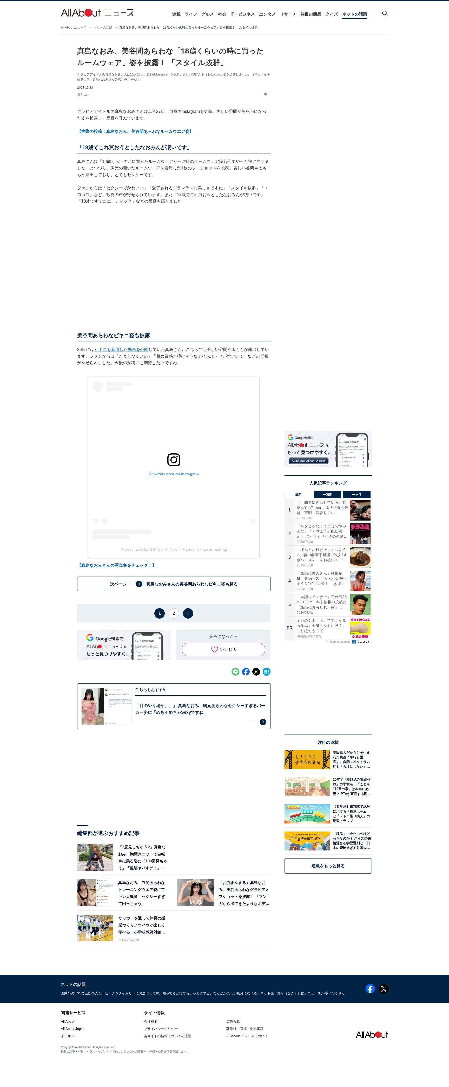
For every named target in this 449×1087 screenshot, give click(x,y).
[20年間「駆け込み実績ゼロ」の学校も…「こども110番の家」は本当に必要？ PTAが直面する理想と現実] (351, 786)
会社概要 (150, 1021)
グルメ (207, 14)
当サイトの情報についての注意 (167, 1036)
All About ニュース (74, 27)
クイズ (332, 14)
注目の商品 (311, 14)
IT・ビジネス (242, 14)
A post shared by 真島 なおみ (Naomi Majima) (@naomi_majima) (174, 549)
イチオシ (67, 1036)
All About (67, 1021)
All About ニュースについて (247, 1036)
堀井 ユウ (83, 94)
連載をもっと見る (328, 866)
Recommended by (339, 641)
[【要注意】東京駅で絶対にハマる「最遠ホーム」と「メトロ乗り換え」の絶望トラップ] (351, 813)
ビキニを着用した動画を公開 (121, 349)
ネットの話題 (354, 14)
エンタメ (267, 14)
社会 (222, 14)
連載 (176, 14)
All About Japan (72, 1029)
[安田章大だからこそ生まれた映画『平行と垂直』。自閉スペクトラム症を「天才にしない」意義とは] (351, 759)
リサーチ (288, 14)
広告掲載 (233, 1021)
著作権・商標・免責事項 (244, 1029)
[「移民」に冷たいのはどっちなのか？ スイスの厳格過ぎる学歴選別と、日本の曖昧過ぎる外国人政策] (351, 841)
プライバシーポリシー (161, 1029)
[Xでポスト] (256, 672)
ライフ (191, 14)
